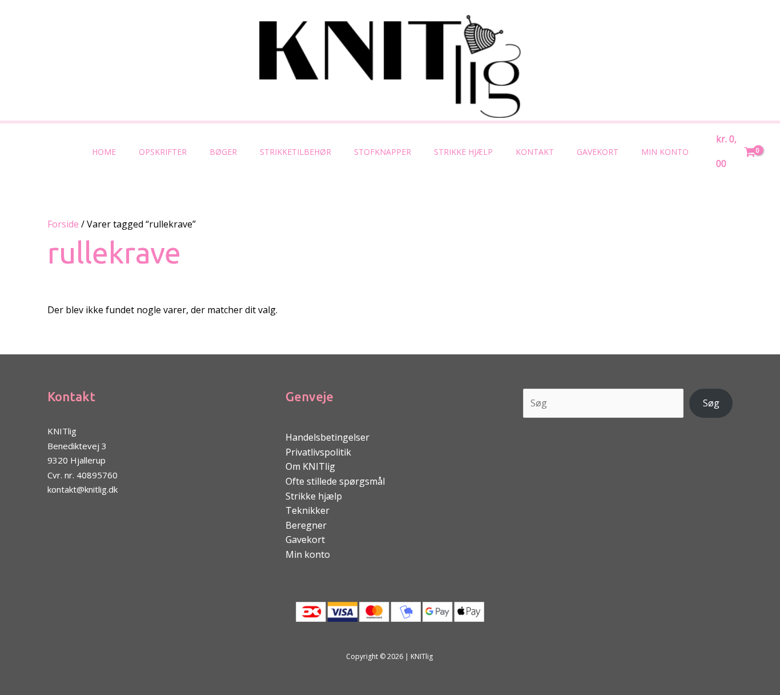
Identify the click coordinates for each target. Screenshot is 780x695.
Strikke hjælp (463, 151)
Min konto (665, 151)
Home (104, 151)
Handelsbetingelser (327, 437)
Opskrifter (163, 151)
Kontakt (535, 151)
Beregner (306, 525)
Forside (63, 224)
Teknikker (307, 510)
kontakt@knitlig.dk (82, 489)
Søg (711, 403)
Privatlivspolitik (318, 452)
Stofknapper (382, 151)
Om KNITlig (310, 466)
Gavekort (597, 151)
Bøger (223, 151)
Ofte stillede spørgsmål (335, 481)
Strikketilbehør (295, 151)
